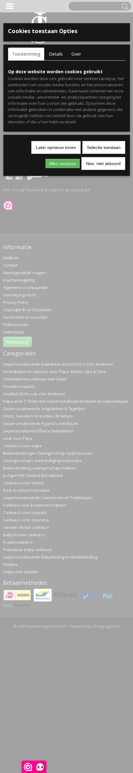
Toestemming (26, 54)
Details (56, 54)
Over (76, 54)
